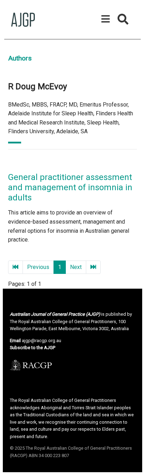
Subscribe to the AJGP (32, 347)
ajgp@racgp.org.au (41, 340)
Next (76, 267)
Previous (38, 267)
